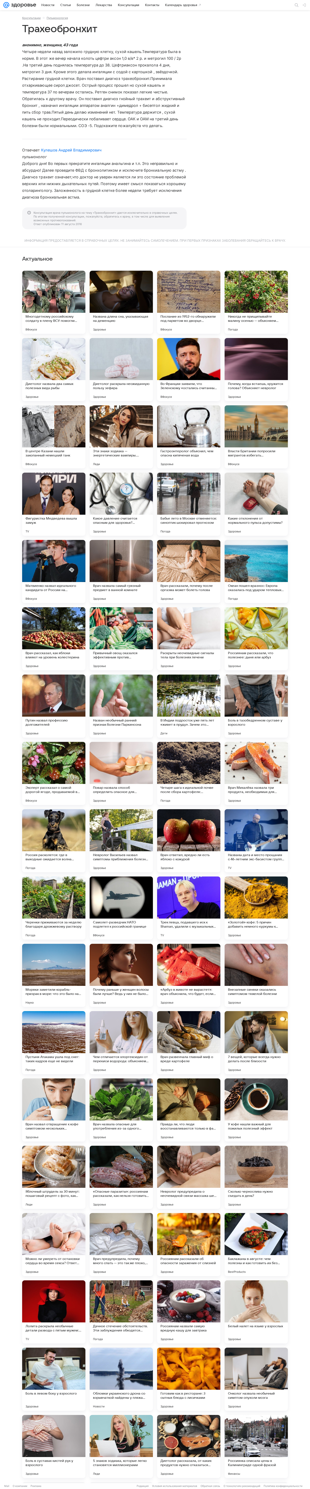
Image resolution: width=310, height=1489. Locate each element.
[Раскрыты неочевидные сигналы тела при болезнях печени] (188, 638)
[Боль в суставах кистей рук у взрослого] (53, 1446)
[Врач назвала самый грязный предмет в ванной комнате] (121, 571)
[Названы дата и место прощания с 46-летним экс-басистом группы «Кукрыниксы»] (256, 840)
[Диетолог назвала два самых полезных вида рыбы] (53, 369)
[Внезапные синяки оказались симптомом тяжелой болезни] (256, 975)
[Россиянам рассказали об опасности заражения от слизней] (188, 1244)
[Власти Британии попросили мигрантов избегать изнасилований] (256, 436)
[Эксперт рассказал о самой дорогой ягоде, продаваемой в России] (53, 773)
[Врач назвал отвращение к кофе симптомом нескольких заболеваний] (53, 1110)
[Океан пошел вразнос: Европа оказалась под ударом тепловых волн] (256, 571)
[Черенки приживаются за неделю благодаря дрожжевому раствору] (53, 908)
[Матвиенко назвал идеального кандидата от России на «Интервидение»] (53, 571)
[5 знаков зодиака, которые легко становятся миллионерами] (121, 1446)
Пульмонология (57, 18)
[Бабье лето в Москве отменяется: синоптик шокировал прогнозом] (188, 504)
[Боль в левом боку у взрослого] (53, 1379)
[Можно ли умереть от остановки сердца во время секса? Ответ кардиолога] (53, 1244)
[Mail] (6, 5)
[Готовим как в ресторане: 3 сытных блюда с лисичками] (188, 1379)
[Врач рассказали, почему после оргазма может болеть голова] (188, 571)
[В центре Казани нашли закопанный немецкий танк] (53, 436)
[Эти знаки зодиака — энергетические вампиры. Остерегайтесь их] (121, 436)
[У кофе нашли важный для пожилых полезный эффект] (256, 1110)
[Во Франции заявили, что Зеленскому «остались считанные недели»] (188, 369)
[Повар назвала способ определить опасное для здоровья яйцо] (121, 773)
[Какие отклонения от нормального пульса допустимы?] (256, 504)
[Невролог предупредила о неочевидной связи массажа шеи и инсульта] (188, 1177)
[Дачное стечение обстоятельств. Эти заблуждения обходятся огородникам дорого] (121, 1311)
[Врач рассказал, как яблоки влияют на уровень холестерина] (53, 638)
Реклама (36, 1486)
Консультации (31, 18)
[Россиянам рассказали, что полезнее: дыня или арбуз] (256, 638)
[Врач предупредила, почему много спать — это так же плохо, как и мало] (121, 1244)
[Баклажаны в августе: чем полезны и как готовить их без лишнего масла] (256, 1244)
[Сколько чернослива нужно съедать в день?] (256, 1177)
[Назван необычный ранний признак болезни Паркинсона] (121, 706)
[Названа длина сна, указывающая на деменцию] (121, 302)
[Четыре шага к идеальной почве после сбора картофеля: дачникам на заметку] (188, 773)
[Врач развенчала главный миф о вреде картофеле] (188, 1042)
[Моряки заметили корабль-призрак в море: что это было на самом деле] (53, 975)
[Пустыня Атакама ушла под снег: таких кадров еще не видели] (53, 1042)
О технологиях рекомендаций (242, 1486)
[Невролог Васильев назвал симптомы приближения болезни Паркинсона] (121, 840)
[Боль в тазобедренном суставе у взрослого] (256, 706)
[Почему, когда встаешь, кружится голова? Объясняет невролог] (256, 369)
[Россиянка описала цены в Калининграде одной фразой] (256, 1446)
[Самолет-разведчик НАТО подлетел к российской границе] (121, 908)
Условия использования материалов (174, 1486)
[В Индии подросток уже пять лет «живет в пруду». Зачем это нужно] (188, 706)
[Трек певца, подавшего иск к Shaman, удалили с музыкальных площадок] (188, 908)
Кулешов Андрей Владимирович (71, 150)
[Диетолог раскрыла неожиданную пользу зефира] (121, 369)
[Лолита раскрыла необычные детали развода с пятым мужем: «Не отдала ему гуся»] (53, 1311)
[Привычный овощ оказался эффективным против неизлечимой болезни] (121, 638)
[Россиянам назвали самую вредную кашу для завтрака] (188, 1311)
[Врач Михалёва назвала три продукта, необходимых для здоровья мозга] (256, 773)
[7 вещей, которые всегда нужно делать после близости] (256, 1042)
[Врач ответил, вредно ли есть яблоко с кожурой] (188, 840)
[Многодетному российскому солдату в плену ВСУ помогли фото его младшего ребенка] (53, 302)
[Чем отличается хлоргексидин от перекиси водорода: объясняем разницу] (121, 1042)
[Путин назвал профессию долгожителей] (53, 706)
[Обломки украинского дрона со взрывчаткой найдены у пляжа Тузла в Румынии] (121, 1379)
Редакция (143, 1486)
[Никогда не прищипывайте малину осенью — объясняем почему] (256, 302)
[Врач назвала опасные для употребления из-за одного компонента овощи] (121, 1110)
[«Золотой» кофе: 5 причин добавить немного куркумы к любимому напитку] (256, 908)
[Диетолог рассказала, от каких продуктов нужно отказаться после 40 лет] (188, 1446)
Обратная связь (210, 1486)
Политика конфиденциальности (283, 1486)
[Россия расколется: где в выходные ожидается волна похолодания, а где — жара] (53, 840)
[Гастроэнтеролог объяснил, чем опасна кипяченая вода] (188, 436)
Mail (6, 1486)
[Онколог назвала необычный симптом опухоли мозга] (256, 1379)
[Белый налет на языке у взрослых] (256, 1311)
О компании (20, 1486)
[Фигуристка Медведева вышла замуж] (53, 504)
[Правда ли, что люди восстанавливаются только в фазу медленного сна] (188, 1110)
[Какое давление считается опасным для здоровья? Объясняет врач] (121, 504)
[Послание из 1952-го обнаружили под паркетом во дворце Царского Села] (188, 302)
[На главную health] (22, 5)
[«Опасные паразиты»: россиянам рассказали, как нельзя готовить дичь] (121, 1177)
